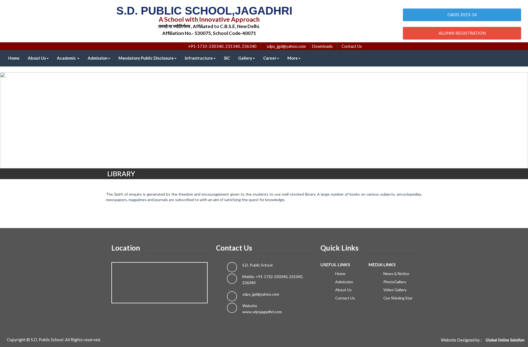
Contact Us (352, 46)
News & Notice (396, 273)
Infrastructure (199, 57)
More (292, 57)
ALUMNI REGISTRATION (462, 32)
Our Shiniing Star (398, 298)
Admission (98, 57)
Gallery (245, 57)
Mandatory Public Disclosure (146, 57)
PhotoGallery (394, 281)
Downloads (322, 46)
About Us (37, 57)
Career (269, 57)
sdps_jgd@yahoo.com (260, 294)
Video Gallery (394, 289)
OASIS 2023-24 (462, 14)
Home (14, 57)
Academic (67, 57)
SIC (227, 57)
